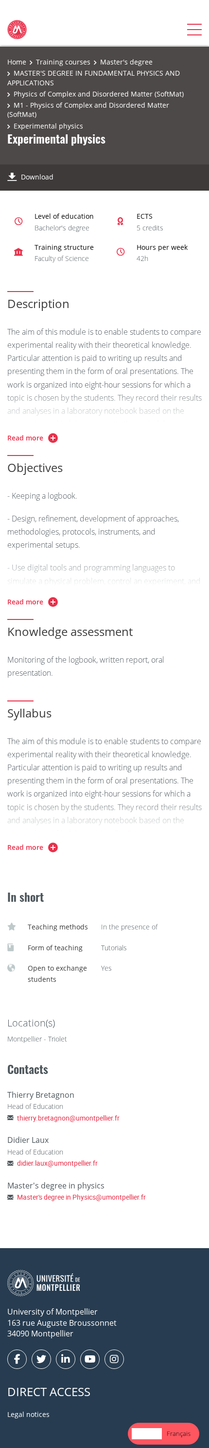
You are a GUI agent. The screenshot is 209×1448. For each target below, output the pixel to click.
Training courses (63, 61)
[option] (178, 1433)
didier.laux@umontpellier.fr (57, 1163)
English (147, 1433)
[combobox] (147, 1433)
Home (16, 61)
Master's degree (126, 61)
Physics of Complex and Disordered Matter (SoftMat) (99, 93)
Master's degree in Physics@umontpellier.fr (81, 1197)
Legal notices (28, 1414)
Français (179, 1433)
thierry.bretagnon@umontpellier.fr (68, 1118)
